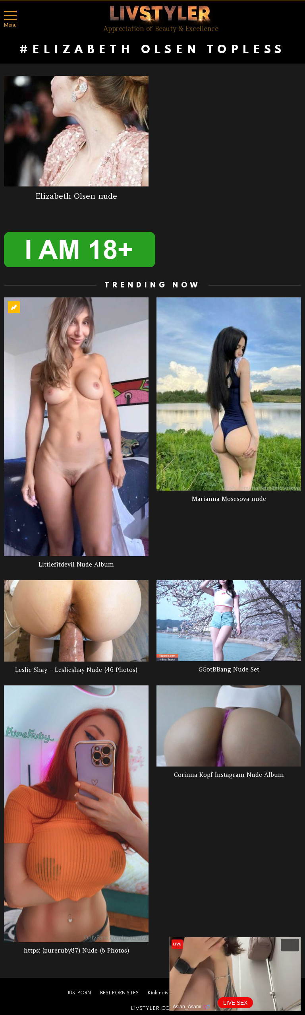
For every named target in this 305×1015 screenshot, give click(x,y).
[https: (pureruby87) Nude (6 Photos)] (76, 813)
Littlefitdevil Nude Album (76, 564)
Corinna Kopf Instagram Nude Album (229, 774)
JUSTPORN (78, 993)
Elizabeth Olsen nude (76, 196)
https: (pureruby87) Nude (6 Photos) (76, 950)
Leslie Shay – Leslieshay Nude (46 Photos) (76, 669)
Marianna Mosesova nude (229, 499)
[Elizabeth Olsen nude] (76, 131)
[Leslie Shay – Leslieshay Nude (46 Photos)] (76, 621)
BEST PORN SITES (119, 993)
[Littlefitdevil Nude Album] (76, 426)
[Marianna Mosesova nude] (228, 393)
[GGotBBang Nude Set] (228, 621)
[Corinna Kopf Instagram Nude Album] (228, 726)
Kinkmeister (161, 993)
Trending (14, 307)
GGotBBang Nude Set (229, 669)
